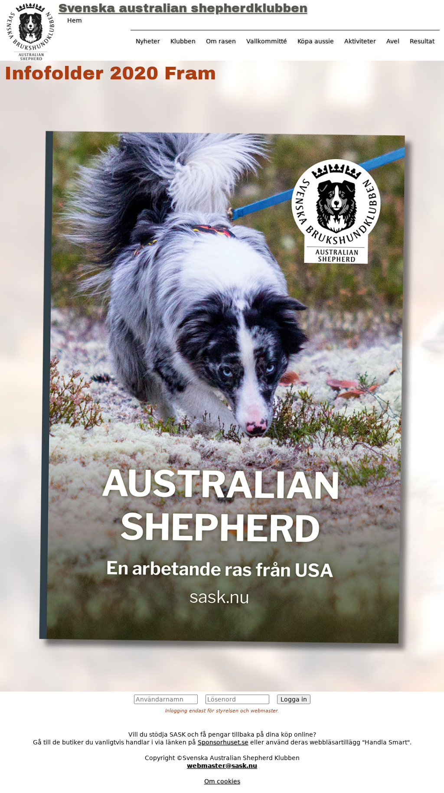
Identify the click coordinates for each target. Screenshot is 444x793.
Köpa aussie (315, 41)
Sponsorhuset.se (223, 742)
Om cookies (222, 781)
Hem (74, 20)
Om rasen (221, 41)
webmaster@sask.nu (222, 765)
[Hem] (30, 30)
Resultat (422, 41)
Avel (392, 41)
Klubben (183, 41)
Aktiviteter (360, 41)
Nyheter (148, 41)
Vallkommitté (266, 41)
